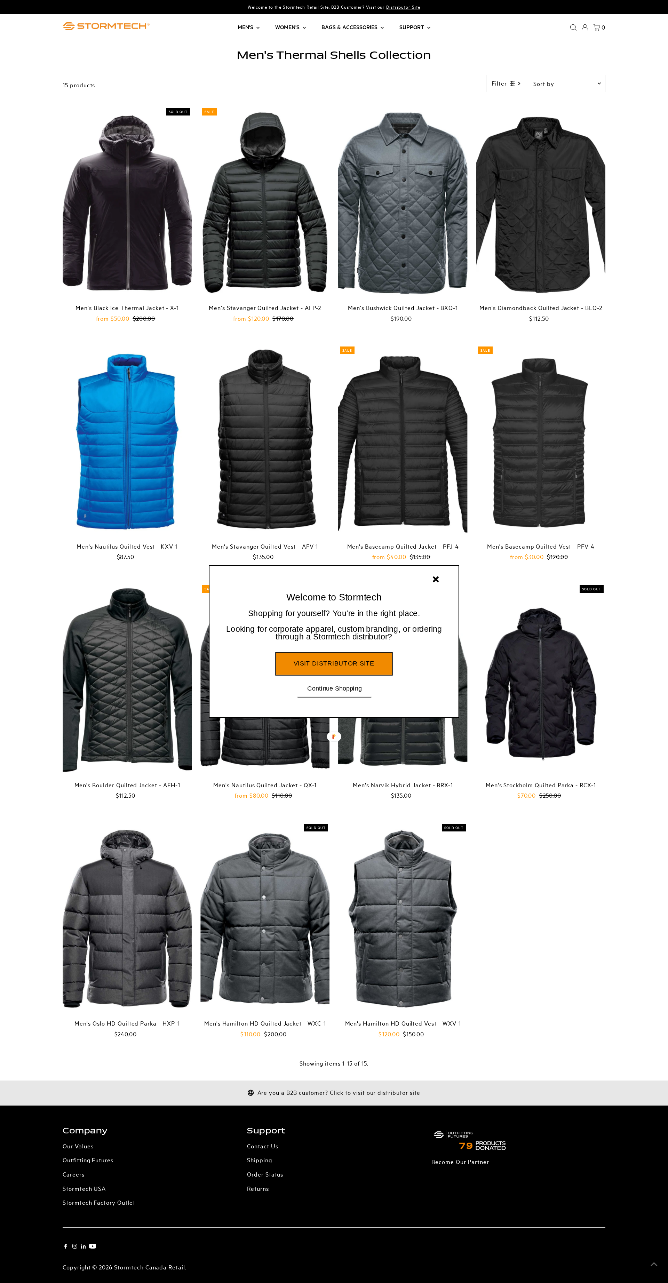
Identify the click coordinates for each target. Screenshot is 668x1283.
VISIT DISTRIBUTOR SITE (334, 663)
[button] (334, 625)
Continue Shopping (334, 688)
